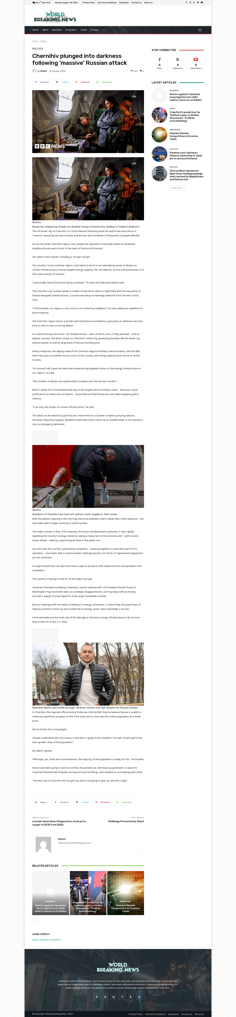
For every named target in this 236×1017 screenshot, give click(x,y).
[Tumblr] (131, 997)
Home (35, 41)
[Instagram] (190, 3)
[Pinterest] (122, 997)
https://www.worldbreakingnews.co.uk (74, 843)
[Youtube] (202, 3)
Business (50, 901)
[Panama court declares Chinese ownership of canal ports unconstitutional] (159, 154)
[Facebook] (186, 3)
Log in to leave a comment (46, 939)
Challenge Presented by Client (126, 821)
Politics (43, 41)
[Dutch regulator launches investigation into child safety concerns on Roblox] (50, 893)
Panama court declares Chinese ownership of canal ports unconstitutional (186, 155)
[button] (200, 30)
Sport (88, 898)
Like (160, 58)
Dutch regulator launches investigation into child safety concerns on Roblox (50, 908)
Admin (43, 71)
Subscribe (196, 58)
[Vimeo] (198, 3)
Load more (177, 187)
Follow (178, 58)
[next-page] (39, 920)
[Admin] (34, 71)
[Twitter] (194, 3)
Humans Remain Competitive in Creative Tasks (125, 908)
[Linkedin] (114, 997)
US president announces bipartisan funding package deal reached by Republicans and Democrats (187, 175)
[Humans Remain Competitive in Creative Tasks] (125, 893)
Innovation (125, 901)
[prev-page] (34, 920)
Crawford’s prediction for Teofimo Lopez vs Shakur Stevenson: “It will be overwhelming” (88, 907)
